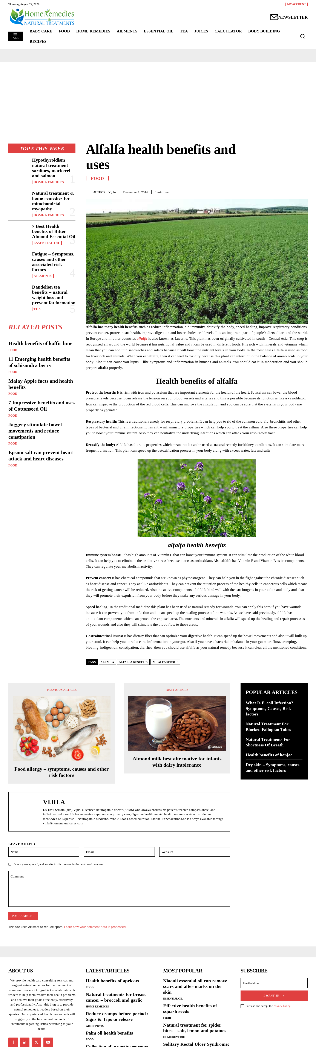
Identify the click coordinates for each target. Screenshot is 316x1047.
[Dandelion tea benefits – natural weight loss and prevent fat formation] (18, 293)
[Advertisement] (158, 94)
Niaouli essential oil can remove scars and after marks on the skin (195, 986)
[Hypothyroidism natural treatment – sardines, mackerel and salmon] (18, 166)
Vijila (112, 192)
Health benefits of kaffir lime (40, 343)
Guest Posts (95, 1025)
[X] (283, 191)
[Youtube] (48, 1042)
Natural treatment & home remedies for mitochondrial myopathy (53, 200)
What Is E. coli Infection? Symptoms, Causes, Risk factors (269, 708)
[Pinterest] (293, 191)
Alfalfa (107, 662)
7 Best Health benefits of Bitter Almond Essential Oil (53, 231)
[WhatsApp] (303, 191)
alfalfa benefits (133, 662)
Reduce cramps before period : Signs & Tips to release (117, 1016)
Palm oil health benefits (109, 1033)
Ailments (43, 276)
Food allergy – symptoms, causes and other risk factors (61, 772)
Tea (37, 309)
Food (12, 350)
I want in (271, 995)
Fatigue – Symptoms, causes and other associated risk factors (53, 261)
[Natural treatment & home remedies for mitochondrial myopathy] (18, 200)
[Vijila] (89, 192)
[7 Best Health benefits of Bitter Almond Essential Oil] (18, 233)
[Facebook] (273, 191)
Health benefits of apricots (112, 980)
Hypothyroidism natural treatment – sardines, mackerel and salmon (52, 167)
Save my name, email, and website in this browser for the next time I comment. (59, 864)
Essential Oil (47, 243)
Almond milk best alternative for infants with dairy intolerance (177, 762)
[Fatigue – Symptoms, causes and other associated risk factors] (18, 260)
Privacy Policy (281, 1005)
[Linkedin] (24, 1042)
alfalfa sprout (165, 662)
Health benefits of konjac (269, 754)
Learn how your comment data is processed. (95, 927)
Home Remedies (49, 182)
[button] (302, 36)
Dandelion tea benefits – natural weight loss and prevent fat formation (53, 294)
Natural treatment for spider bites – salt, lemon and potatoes (194, 1027)
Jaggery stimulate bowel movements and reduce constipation (35, 431)
